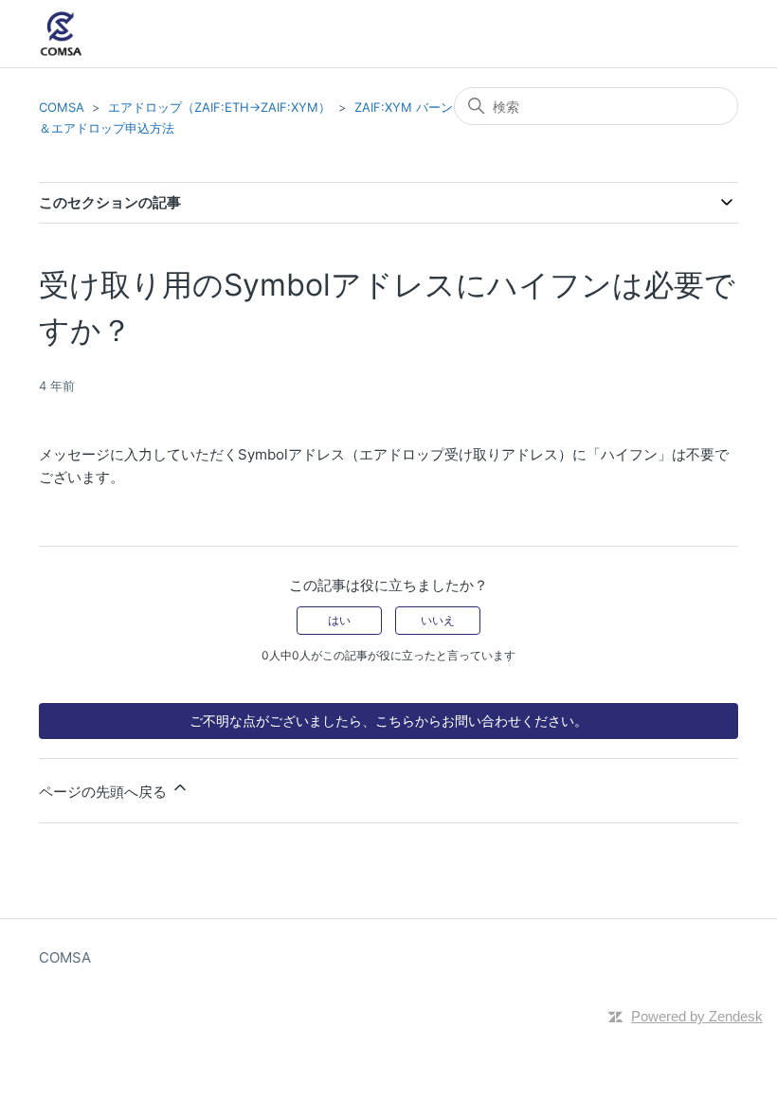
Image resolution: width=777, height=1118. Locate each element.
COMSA (61, 107)
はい (339, 620)
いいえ (438, 620)
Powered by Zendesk (697, 1016)
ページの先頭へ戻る (105, 792)
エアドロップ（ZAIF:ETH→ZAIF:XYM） (219, 107)
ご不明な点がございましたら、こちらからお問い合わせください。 (388, 720)
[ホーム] (61, 33)
